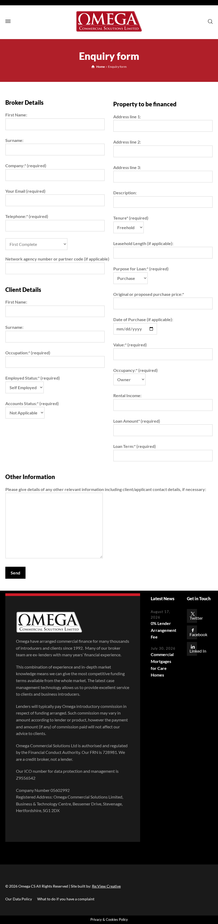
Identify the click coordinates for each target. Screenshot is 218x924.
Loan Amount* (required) (136, 420)
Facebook (198, 634)
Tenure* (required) (130, 217)
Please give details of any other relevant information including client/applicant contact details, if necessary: (105, 489)
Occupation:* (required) (27, 352)
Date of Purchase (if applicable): (143, 319)
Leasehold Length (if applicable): (143, 243)
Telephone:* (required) (26, 216)
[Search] (209, 21)
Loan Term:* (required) (134, 446)
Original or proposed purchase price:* (148, 294)
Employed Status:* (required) (32, 377)
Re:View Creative (106, 886)
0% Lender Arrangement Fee (163, 630)
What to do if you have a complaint (65, 899)
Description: (125, 192)
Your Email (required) (25, 191)
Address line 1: (127, 116)
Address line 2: (127, 141)
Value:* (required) (130, 344)
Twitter (196, 617)
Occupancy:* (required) (135, 370)
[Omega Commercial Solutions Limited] (109, 21)
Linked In (198, 650)
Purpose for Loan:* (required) (141, 268)
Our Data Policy (18, 899)
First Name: (16, 114)
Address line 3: (127, 167)
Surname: (14, 140)
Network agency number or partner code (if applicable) (55, 258)
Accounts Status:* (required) (32, 403)
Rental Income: (127, 395)
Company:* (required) (25, 165)
